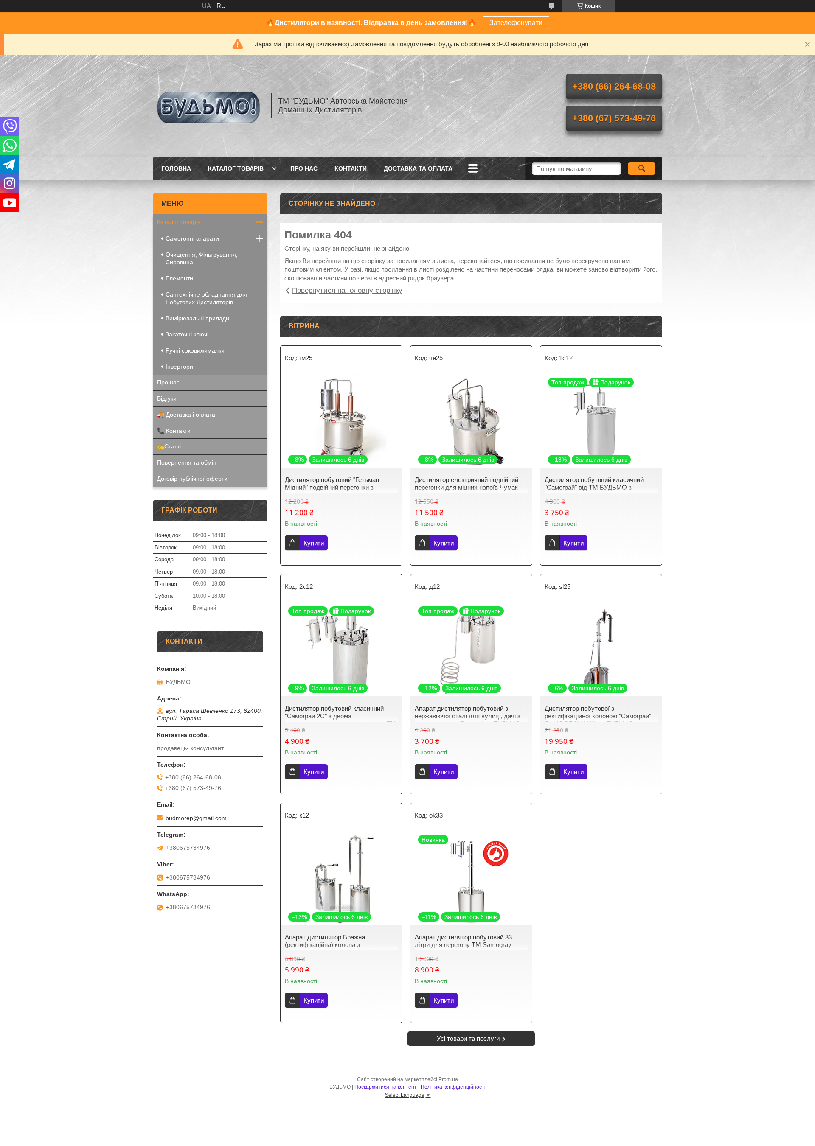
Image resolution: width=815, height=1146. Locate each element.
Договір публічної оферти (192, 478)
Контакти (350, 168)
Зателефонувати (515, 22)
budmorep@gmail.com (196, 818)
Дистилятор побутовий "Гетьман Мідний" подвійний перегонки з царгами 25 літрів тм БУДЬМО (332, 487)
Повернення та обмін (186, 462)
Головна (176, 168)
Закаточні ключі (187, 334)
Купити (314, 542)
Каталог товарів (236, 168)
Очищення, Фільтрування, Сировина (202, 258)
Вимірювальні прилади (197, 318)
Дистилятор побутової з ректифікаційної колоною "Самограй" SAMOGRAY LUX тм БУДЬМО (598, 716)
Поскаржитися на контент (385, 1087)
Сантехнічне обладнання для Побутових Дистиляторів (206, 298)
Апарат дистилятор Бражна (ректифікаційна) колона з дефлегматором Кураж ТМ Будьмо (336, 944)
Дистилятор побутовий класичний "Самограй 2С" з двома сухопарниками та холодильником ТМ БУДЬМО (340, 720)
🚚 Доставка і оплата (186, 414)
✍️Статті (169, 446)
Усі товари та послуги (468, 1038)
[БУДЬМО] (208, 105)
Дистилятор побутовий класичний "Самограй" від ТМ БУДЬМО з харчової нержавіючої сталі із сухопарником (594, 491)
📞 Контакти (174, 430)
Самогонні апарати (192, 238)
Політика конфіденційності (453, 1087)
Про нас (304, 168)
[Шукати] (641, 168)
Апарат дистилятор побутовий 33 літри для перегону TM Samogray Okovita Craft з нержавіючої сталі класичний (463, 948)
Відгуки (167, 398)
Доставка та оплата (418, 168)
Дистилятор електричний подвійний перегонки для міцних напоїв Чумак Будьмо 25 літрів (466, 487)
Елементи (179, 278)
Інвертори (179, 366)
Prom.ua (448, 1079)
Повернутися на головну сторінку (347, 290)
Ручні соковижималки (195, 350)
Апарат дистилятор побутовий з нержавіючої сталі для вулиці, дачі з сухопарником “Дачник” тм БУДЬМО (467, 716)
